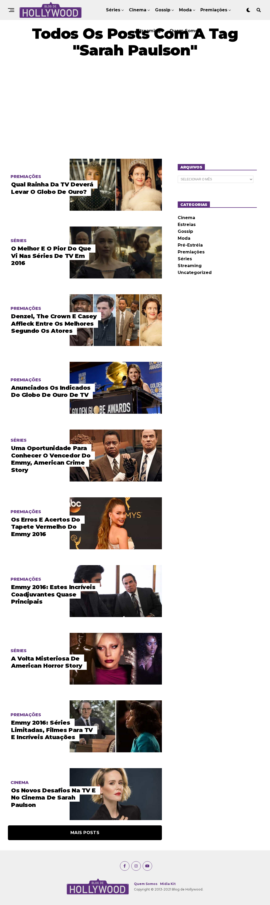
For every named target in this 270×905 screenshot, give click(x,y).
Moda (185, 9)
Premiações (213, 9)
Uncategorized (195, 272)
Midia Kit (168, 884)
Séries (113, 9)
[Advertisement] (135, 109)
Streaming (149, 30)
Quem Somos (185, 30)
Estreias (187, 224)
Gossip (162, 9)
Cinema (137, 9)
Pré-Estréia (190, 245)
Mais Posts (84, 832)
